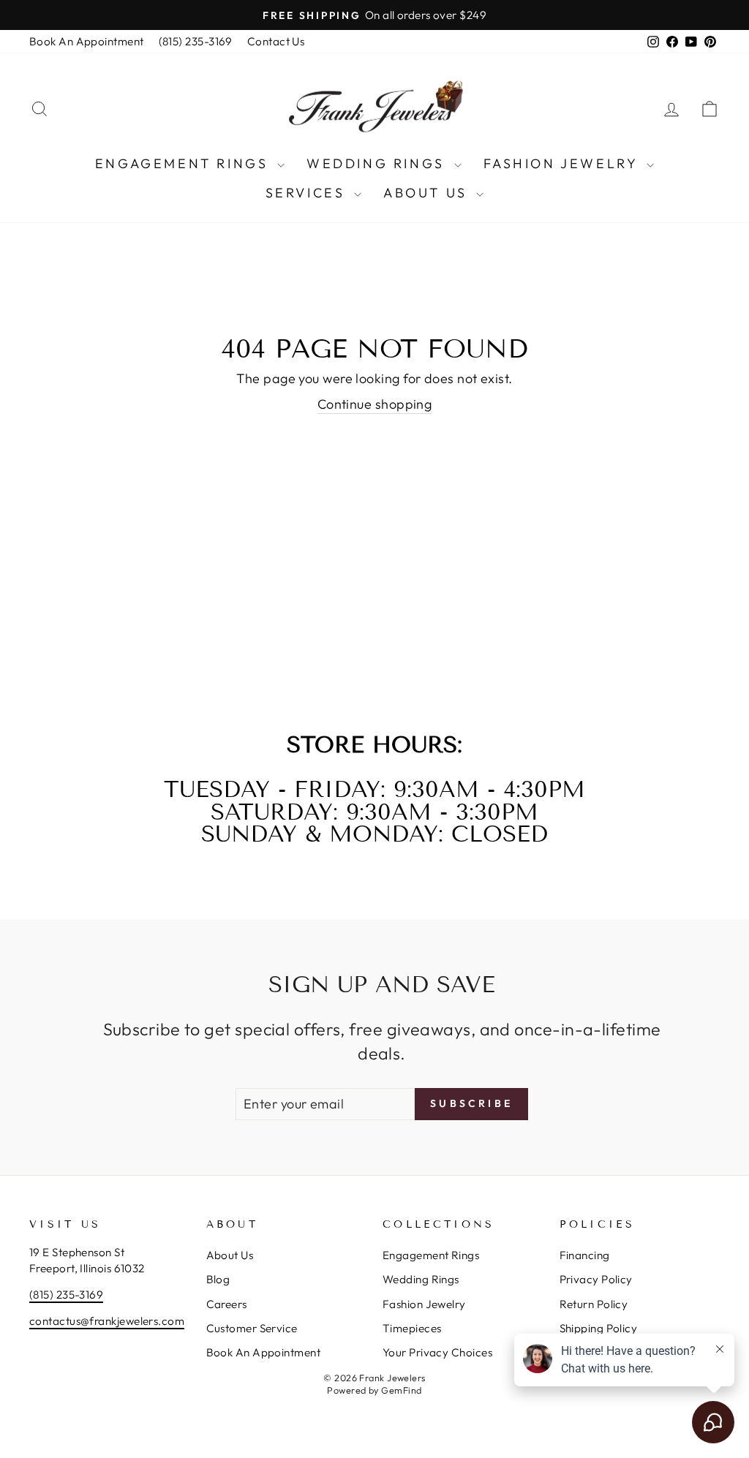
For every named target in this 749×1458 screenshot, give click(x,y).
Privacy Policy (596, 1279)
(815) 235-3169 (196, 41)
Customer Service (252, 1328)
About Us (428, 192)
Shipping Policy (599, 1328)
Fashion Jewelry (563, 163)
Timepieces (412, 1328)
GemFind (401, 1390)
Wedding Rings (378, 163)
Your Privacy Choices (437, 1352)
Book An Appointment (86, 41)
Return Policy (594, 1304)
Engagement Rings (184, 163)
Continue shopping (374, 404)
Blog (218, 1279)
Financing (585, 1255)
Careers (226, 1304)
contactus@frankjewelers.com (106, 1321)
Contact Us (276, 41)
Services (308, 192)
